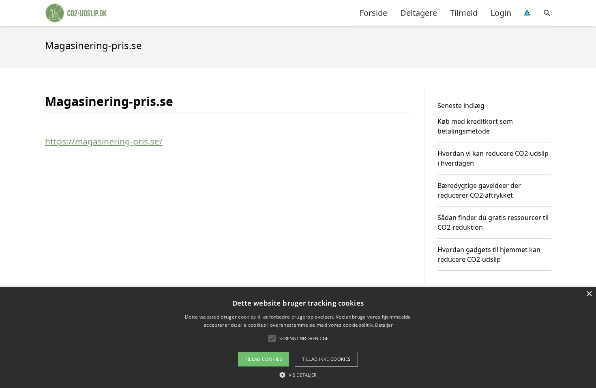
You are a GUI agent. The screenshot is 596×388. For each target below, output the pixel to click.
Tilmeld (464, 12)
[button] (298, 375)
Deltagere (418, 12)
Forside (373, 12)
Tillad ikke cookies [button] (326, 359)
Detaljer (383, 325)
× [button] (589, 294)
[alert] (298, 337)
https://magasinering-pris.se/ (104, 141)
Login (501, 12)
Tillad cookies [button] (263, 359)
